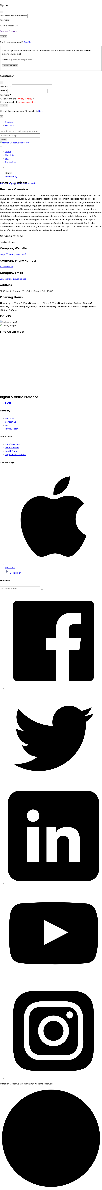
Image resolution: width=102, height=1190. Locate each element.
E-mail (5, 59)
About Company (8, 183)
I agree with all (20, 102)
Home (8, 151)
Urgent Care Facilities (15, 454)
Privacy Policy (11, 428)
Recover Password (9, 31)
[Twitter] (8, 403)
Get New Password (10, 66)
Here (40, 111)
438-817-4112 (6, 266)
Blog (7, 158)
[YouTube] (10, 403)
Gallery (20, 183)
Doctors (9, 122)
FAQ (7, 425)
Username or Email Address (13, 15)
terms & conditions (27, 102)
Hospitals (9, 125)
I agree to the (18, 98)
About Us (9, 155)
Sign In (3, 37)
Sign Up (27, 42)
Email (3, 90)
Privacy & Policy (24, 98)
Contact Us (10, 162)
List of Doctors (12, 447)
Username (5, 86)
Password (4, 20)
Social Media (30, 183)
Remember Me (10, 25)
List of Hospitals (12, 444)
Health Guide (11, 451)
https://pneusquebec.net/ (13, 254)
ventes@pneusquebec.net (13, 279)
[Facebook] (6, 403)
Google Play (15, 572)
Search (3, 139)
